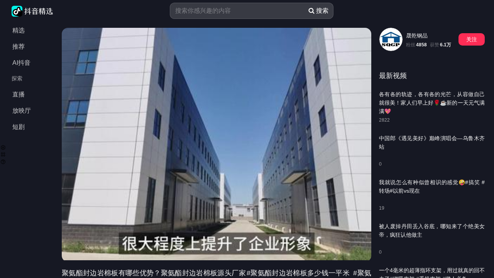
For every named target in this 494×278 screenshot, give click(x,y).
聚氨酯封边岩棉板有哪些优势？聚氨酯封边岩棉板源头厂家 (154, 273)
